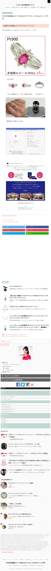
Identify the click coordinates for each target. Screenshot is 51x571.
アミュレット (12, 537)
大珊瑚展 (23, 546)
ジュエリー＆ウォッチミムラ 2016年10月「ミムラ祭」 (24, 444)
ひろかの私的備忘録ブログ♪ (25, 5)
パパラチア (38, 542)
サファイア (19, 539)
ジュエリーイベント (7, 399)
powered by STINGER (38, 568)
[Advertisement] (13, 248)
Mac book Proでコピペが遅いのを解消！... (21, 524)
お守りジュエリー (4, 537)
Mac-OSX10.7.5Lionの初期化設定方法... (20, 514)
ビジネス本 (44, 542)
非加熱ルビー (38, 549)
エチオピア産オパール (20, 537)
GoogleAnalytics (16, 534)
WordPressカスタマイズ (8, 409)
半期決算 (14, 546)
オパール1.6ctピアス (16, 286)
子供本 (4, 422)
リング (43, 544)
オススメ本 (5, 417)
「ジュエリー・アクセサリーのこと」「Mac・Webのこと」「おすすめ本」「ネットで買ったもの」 (25, 565)
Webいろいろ (5, 404)
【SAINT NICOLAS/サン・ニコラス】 (41, 534)
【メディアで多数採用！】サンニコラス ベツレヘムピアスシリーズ (28, 470)
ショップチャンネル (27, 539)
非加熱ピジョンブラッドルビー (29, 549)
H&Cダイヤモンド (25, 534)
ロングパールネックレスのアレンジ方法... (20, 493)
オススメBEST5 (35, 537)
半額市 (19, 546)
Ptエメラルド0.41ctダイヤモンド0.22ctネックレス (17, 336)
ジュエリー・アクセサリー (8, 219)
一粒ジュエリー (4, 546)
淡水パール (43, 546)
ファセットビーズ (16, 544)
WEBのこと (6, 401)
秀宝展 (2, 549)
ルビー (47, 544)
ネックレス (33, 542)
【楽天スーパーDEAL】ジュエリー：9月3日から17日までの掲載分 (28, 453)
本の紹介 (28, 546)
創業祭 (10, 546)
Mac (31, 534)
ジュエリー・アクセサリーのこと (11, 394)
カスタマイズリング (5, 539)
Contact (5, 427)
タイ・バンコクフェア (25, 542)
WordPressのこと (6, 407)
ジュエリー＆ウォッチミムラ (8, 221)
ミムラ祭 (39, 544)
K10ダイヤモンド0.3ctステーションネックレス (16, 334)
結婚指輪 (7, 549)
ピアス (2, 544)
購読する (4, 388)
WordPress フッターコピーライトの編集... (21, 483)
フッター (23, 544)
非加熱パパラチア (17, 549)
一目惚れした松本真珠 (15, 504)
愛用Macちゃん (6, 414)
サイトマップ (6, 424)
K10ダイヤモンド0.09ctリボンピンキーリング (23, 306)
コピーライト (13, 539)
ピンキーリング (8, 544)
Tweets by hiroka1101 (7, 552)
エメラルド (28, 537)
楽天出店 (16, 221)
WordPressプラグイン (8, 412)
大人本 (4, 419)
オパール (41, 537)
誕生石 (11, 549)
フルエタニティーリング (31, 544)
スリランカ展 (16, 542)
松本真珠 (33, 546)
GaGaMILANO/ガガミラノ (6, 534)
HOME (4, 391)
